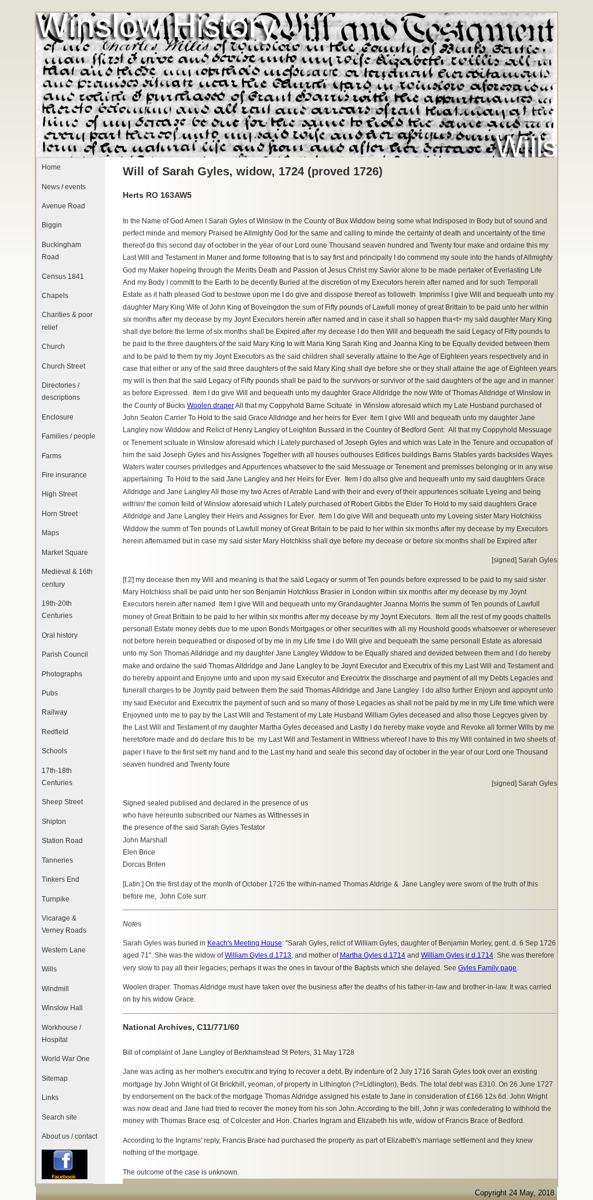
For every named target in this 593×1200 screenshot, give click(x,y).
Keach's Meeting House (244, 943)
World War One (66, 1059)
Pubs (50, 693)
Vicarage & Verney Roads (64, 924)
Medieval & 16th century (67, 578)
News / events (64, 187)
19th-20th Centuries (57, 609)
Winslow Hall (62, 1008)
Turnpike (55, 899)
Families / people (69, 436)
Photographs (62, 674)
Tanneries (57, 860)
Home (51, 167)
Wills (49, 969)
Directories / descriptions (61, 391)
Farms (51, 456)
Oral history (60, 635)
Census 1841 (63, 277)
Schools (54, 751)
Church (53, 347)
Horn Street (60, 514)
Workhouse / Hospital (61, 1034)
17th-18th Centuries (57, 777)
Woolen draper (210, 406)
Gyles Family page (487, 968)
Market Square (65, 553)
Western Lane (64, 950)
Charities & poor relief (67, 321)
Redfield (55, 732)
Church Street (63, 366)
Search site (59, 1117)
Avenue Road (63, 206)
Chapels (55, 296)
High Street (59, 494)
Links (50, 1098)
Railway (54, 712)
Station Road (62, 841)
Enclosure (58, 417)
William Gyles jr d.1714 (457, 955)
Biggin (52, 225)
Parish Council (65, 654)
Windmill (55, 989)
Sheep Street (62, 802)
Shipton (54, 822)
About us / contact (69, 1136)
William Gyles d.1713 (258, 955)
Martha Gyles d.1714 (372, 955)
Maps (50, 533)
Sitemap (55, 1078)
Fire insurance (64, 475)
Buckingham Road (61, 251)
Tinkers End (60, 879)
